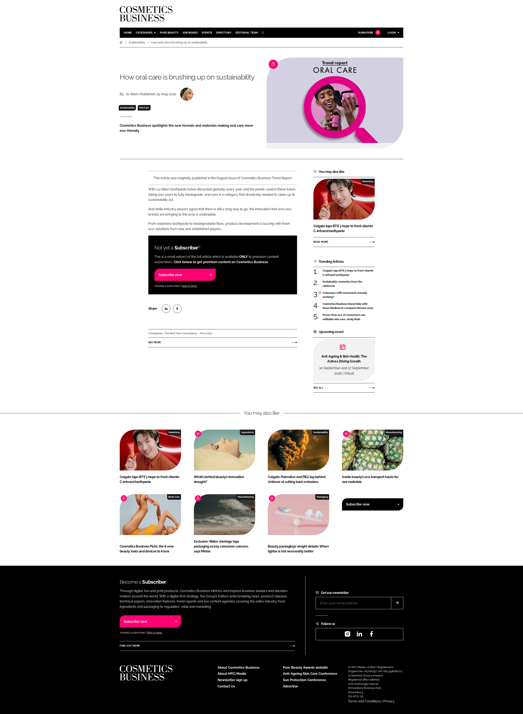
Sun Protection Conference (304, 680)
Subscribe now (170, 275)
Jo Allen (132, 94)
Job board (190, 32)
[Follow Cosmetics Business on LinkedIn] (359, 635)
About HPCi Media (232, 674)
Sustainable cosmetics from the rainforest (349, 284)
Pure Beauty (169, 32)
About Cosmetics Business (238, 667)
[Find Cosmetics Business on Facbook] (371, 635)
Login (392, 32)
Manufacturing (394, 432)
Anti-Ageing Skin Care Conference (310, 674)
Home (128, 32)
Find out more (130, 645)
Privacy (388, 701)
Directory (223, 32)
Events (207, 32)
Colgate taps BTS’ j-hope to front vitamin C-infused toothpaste (349, 273)
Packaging (322, 497)
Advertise (290, 686)
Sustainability (127, 107)
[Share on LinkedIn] (166, 308)
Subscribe (365, 32)
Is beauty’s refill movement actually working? (349, 295)
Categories (144, 32)
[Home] (121, 42)
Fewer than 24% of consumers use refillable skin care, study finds (349, 317)
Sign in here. (189, 285)
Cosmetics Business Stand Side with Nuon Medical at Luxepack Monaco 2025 (349, 306)
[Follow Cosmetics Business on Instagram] (347, 635)
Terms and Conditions (364, 701)
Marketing (367, 181)
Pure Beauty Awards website (305, 667)
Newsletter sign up (232, 680)
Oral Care (144, 107)
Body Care (174, 497)
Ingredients (247, 432)
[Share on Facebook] (177, 308)
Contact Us (226, 686)
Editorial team (247, 32)
